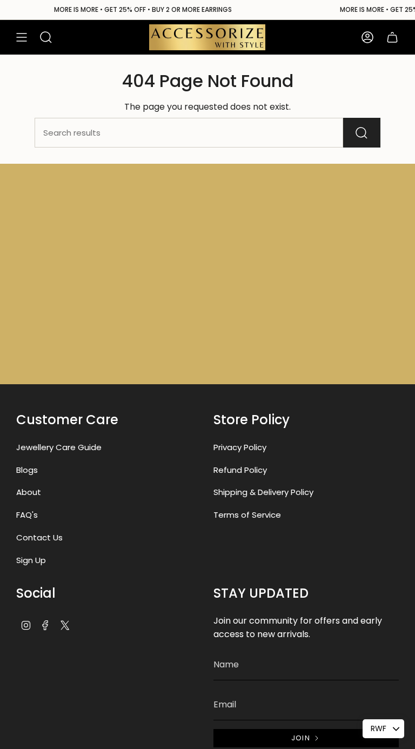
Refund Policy (240, 470)
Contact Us (39, 537)
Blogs (27, 470)
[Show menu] (21, 37)
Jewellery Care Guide (59, 447)
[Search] (361, 133)
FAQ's (27, 514)
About (28, 492)
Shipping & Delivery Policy (263, 492)
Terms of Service (247, 514)
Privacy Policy (239, 447)
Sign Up (31, 560)
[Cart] (392, 37)
